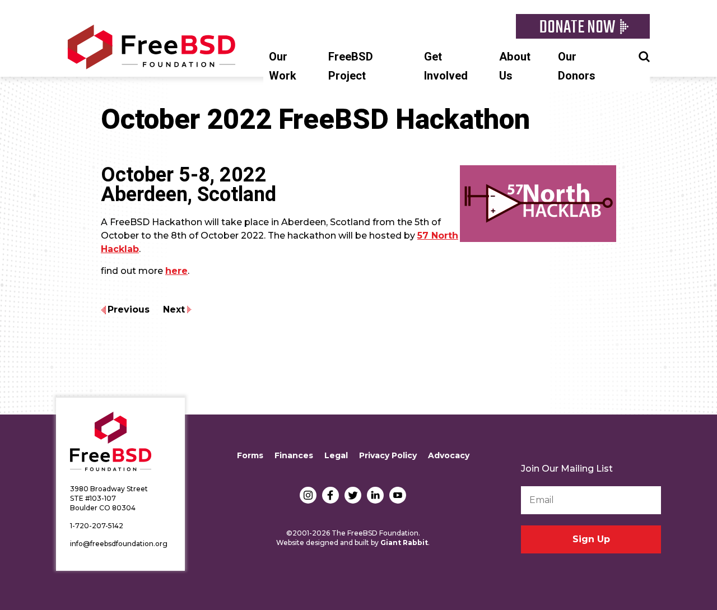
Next (174, 309)
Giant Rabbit (404, 542)
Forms (250, 455)
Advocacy (448, 455)
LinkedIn (375, 495)
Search (644, 55)
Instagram (308, 495)
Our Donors (576, 66)
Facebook (330, 495)
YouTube (398, 495)
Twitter (353, 495)
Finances (293, 455)
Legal (336, 455)
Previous (129, 309)
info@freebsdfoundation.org (118, 543)
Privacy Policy (388, 455)
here (176, 271)
